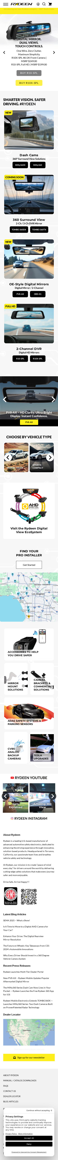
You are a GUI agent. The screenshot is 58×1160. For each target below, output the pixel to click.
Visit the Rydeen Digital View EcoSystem (29, 530)
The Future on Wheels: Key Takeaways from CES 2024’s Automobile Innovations (26, 947)
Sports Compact (37, 466)
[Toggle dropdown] (38, 4)
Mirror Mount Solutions (15, 686)
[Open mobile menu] (5, 4)
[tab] (24, 87)
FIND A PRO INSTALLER (29, 82)
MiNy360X (20, 165)
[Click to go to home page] (22, 3)
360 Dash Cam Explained (15, 804)
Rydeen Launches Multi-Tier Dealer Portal (23, 971)
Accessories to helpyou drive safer (23, 653)
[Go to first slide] (54, 52)
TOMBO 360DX (19, 229)
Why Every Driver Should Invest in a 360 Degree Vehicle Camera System (26, 957)
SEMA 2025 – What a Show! (16, 920)
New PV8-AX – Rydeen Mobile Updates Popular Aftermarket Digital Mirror (26, 980)
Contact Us (9, 1091)
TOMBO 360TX (39, 229)
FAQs (5, 1086)
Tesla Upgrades (41, 757)
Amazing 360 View (42, 805)
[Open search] (44, 4)
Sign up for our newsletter (31, 1057)
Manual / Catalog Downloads (19, 1080)
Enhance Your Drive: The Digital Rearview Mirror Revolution (23, 938)
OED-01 (37, 294)
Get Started (29, 564)
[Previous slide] (4, 52)
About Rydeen (11, 1075)
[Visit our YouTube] (28, 777)
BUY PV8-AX (29, 72)
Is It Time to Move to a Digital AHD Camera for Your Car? (25, 928)
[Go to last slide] (8, 457)
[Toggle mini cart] (50, 4)
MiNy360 (37, 165)
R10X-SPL (37, 358)
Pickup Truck (15, 468)
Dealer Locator (11, 1096)
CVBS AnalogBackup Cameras (14, 753)
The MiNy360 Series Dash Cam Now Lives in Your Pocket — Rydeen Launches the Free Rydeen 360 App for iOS (28, 991)
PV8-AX (20, 294)
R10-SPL (20, 358)
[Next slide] (50, 457)
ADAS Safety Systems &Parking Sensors (24, 722)
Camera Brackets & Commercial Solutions (43, 684)
